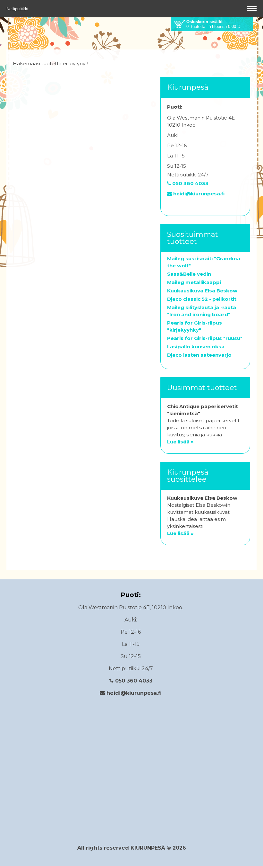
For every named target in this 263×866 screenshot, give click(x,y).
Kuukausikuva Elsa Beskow (202, 291)
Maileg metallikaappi (194, 282)
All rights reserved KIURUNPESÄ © (125, 848)
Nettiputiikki (18, 8)
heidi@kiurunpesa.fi (198, 194)
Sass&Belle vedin (189, 274)
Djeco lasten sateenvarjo (199, 355)
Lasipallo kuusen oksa (196, 347)
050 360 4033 (189, 183)
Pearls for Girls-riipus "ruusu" (204, 338)
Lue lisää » (180, 442)
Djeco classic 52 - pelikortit (201, 299)
